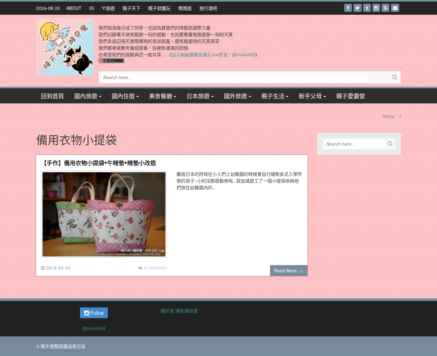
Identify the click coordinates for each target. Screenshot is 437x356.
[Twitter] (358, 8)
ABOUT (74, 8)
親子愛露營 (350, 96)
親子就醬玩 (159, 8)
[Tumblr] (367, 8)
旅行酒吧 (208, 8)
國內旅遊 (85, 96)
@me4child (94, 328)
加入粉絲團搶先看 (189, 54)
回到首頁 (52, 96)
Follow (96, 313)
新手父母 (310, 96)
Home (389, 116)
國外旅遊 (235, 96)
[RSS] (385, 8)
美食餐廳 (160, 96)
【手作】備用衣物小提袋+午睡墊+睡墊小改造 (98, 162)
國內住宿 (123, 96)
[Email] (395, 8)
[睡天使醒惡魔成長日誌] (65, 46)
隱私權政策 (187, 310)
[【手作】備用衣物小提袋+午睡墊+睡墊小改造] (104, 217)
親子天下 (131, 8)
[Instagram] (376, 8)
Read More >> (288, 270)
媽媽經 (185, 8)
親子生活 (272, 96)
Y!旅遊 (108, 8)
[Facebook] (348, 8)
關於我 (167, 310)
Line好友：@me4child (232, 54)
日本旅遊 (198, 96)
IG (91, 8)
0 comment (155, 267)
